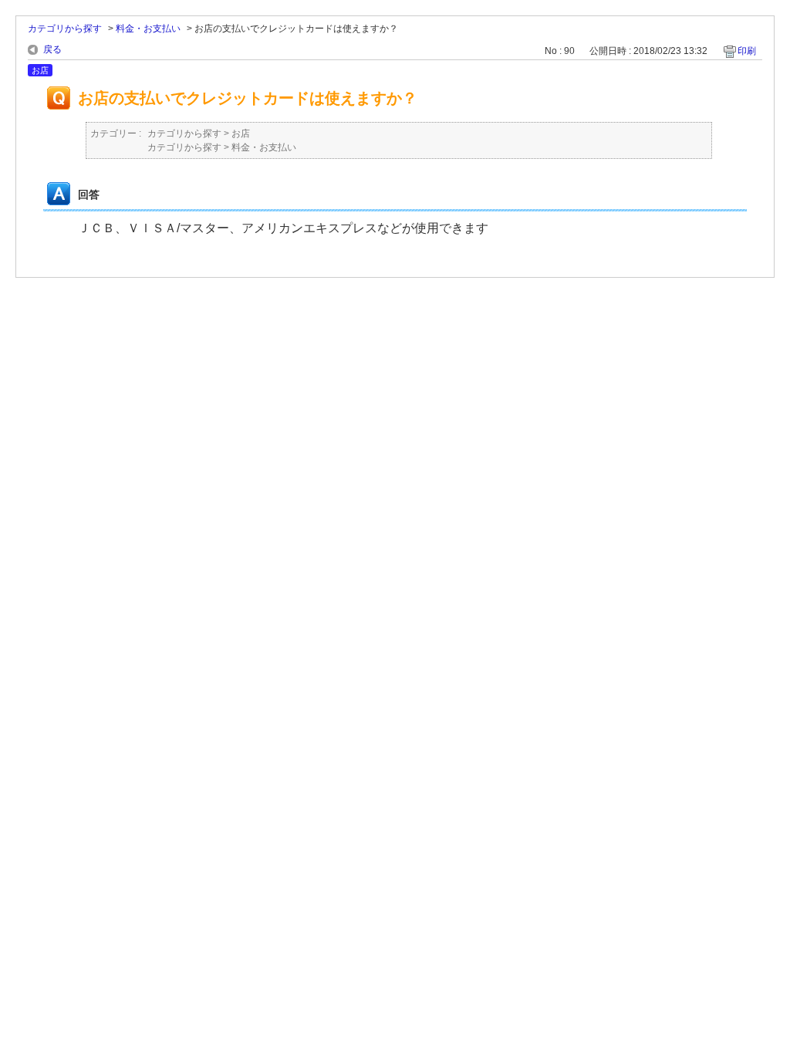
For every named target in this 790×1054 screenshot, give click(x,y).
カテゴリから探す (65, 28)
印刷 (747, 51)
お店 (240, 133)
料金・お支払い (148, 28)
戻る (52, 49)
